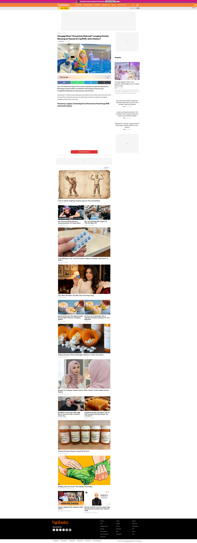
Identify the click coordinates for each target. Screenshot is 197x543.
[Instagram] (132, 8)
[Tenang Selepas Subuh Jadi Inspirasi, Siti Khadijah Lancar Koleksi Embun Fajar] (127, 71)
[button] (133, 5)
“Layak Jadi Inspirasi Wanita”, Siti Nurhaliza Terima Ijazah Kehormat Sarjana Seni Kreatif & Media (127, 114)
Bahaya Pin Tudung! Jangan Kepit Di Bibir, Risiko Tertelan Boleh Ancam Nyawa (127, 125)
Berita (64, 33)
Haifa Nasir (61, 41)
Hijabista (59, 33)
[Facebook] (130, 8)
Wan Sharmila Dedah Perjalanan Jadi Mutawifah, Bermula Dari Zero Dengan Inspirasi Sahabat (127, 102)
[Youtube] (137, 8)
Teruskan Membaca (84, 152)
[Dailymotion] (139, 8)
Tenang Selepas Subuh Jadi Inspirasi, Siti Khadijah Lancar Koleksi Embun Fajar (127, 84)
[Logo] (63, 5)
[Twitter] (133, 8)
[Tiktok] (135, 8)
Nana (116, 87)
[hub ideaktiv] (137, 4)
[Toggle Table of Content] (107, 77)
